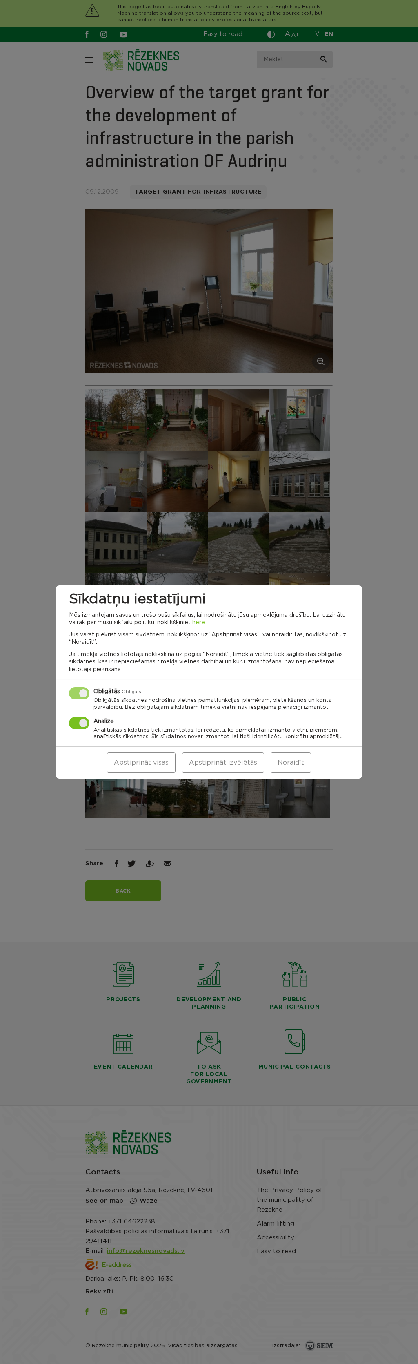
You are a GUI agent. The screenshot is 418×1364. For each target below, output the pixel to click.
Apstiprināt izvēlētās (223, 762)
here (198, 622)
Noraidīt (291, 762)
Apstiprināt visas (141, 762)
